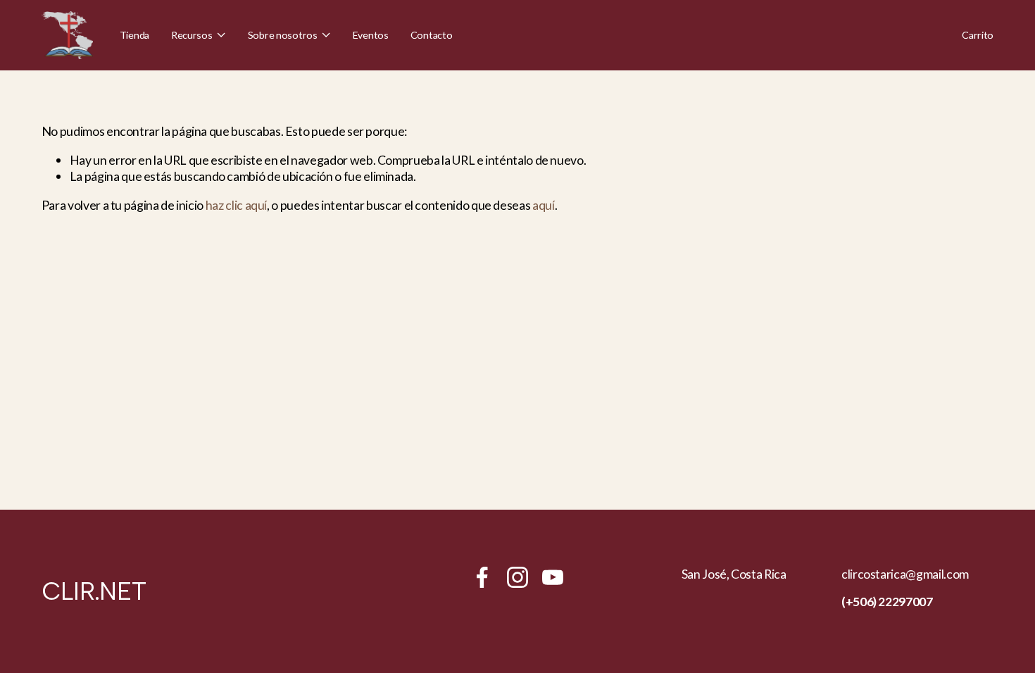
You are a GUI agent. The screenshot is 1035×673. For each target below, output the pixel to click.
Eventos (371, 35)
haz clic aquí (236, 205)
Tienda (134, 35)
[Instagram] (517, 577)
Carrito (977, 35)
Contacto (431, 35)
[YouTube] (552, 577)
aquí (543, 205)
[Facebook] (482, 577)
